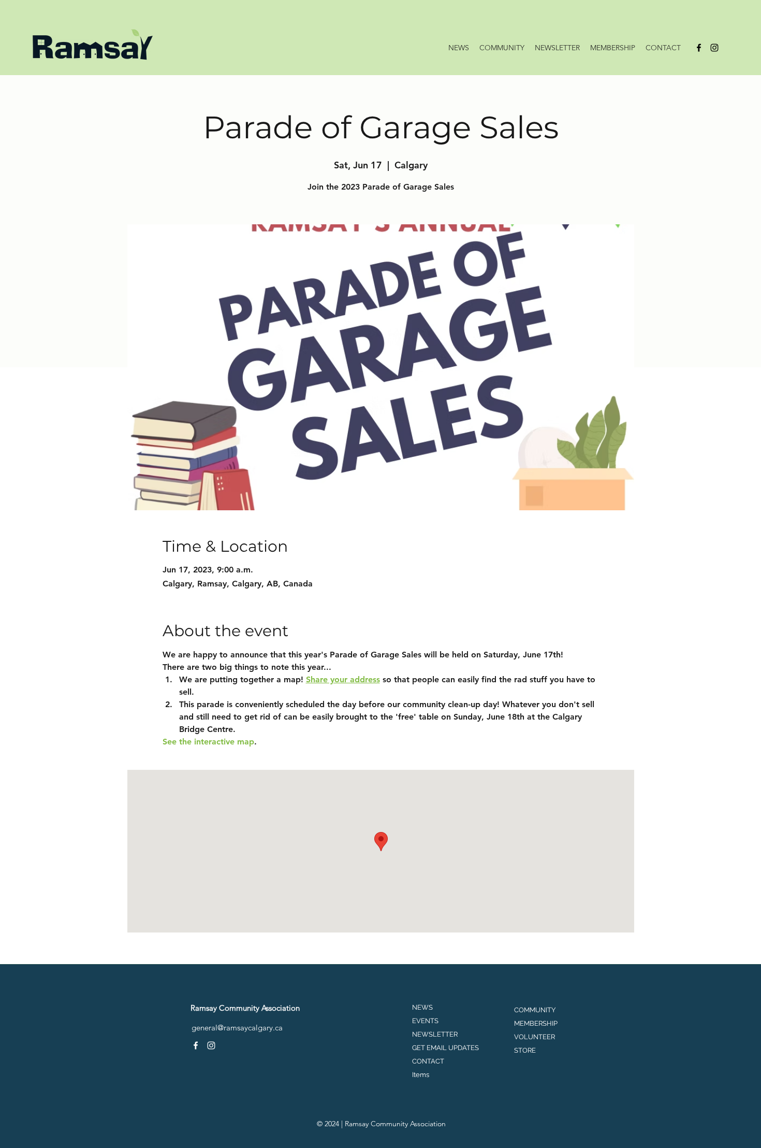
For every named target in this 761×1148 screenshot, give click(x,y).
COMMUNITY (534, 1010)
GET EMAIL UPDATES (445, 1048)
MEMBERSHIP (536, 1023)
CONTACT (428, 1061)
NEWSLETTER (435, 1034)
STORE (525, 1050)
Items (420, 1075)
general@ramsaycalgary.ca (237, 1027)
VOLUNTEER (534, 1037)
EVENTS (425, 1021)
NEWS (422, 1007)
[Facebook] (699, 47)
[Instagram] (714, 47)
